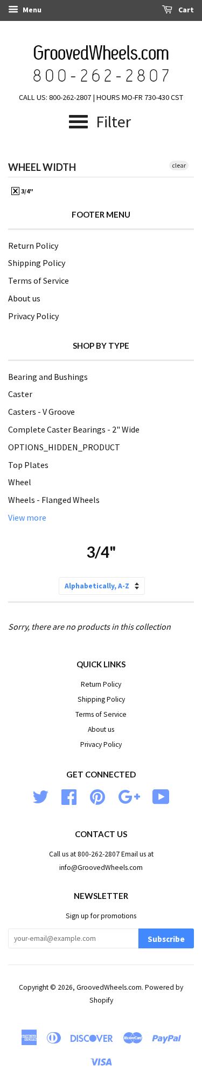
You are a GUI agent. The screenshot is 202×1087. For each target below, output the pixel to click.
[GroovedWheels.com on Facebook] (69, 796)
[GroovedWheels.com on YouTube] (161, 796)
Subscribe (166, 939)
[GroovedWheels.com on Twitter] (40, 796)
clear (179, 165)
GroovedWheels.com (109, 987)
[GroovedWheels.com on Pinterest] (97, 796)
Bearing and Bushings (48, 376)
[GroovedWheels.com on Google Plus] (129, 796)
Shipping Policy (36, 262)
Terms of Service (38, 280)
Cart (185, 10)
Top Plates (28, 464)
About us (24, 298)
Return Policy (33, 245)
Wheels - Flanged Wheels (54, 499)
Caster (20, 393)
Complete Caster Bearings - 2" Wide (74, 429)
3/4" (26, 191)
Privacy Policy (33, 316)
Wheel (19, 482)
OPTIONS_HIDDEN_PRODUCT (64, 447)
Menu (31, 10)
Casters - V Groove (41, 411)
